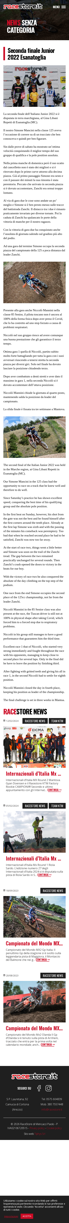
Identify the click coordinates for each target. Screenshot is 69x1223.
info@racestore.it (52, 1109)
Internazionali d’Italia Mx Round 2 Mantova (34, 773)
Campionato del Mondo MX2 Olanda (34, 1028)
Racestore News (35, 721)
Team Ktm (57, 721)
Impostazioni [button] (11, 1216)
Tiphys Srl (39, 1134)
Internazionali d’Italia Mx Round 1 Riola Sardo (34, 858)
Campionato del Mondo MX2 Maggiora (34, 943)
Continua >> (54, 790)
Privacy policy (37, 1128)
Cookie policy (54, 1128)
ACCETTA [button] (27, 1216)
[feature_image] (34, 747)
